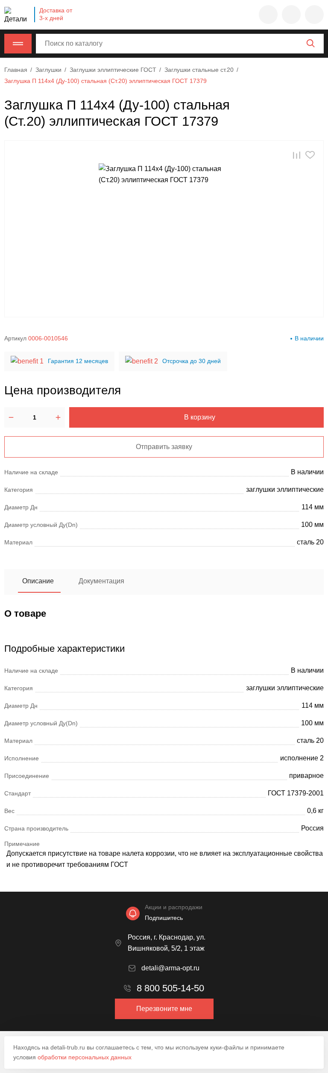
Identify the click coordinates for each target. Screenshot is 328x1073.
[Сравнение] (291, 14)
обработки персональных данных (85, 1057)
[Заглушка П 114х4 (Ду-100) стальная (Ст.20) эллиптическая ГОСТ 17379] (164, 228)
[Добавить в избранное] (310, 155)
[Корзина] (314, 14)
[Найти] (310, 43)
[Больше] (58, 417)
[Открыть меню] (18, 43)
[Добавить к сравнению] (296, 155)
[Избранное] (268, 14)
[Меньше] (11, 417)
